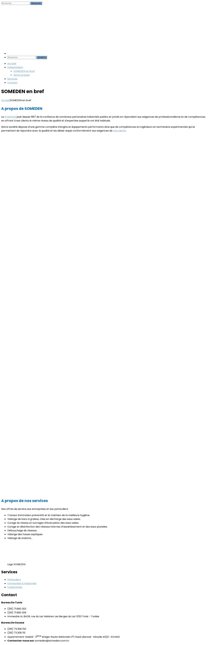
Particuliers (14, 579)
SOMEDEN (10, 117)
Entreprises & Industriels (21, 583)
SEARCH (41, 57)
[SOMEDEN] (24, 27)
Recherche (36, 3)
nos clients (119, 130)
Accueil (5, 100)
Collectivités (14, 587)
